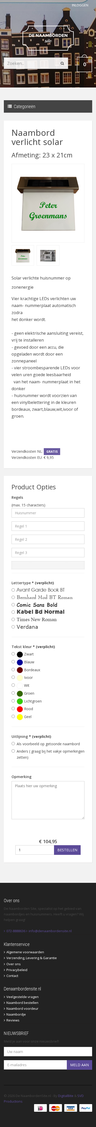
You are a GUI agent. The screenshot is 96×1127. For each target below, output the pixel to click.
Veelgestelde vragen (22, 996)
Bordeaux (31, 669)
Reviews (12, 1020)
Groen (28, 693)
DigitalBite (65, 1095)
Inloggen (80, 5)
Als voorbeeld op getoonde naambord (48, 743)
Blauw (28, 662)
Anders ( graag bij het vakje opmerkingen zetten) (50, 754)
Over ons (13, 964)
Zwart (28, 654)
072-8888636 (15, 931)
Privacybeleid (16, 970)
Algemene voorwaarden (25, 952)
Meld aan (79, 1064)
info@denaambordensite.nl (50, 931)
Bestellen (67, 849)
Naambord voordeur (22, 1008)
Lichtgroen (32, 701)
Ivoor (28, 677)
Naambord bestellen (22, 1002)
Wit (26, 685)
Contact (12, 975)
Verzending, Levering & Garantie (31, 958)
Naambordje (16, 1014)
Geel (27, 716)
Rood (28, 708)
